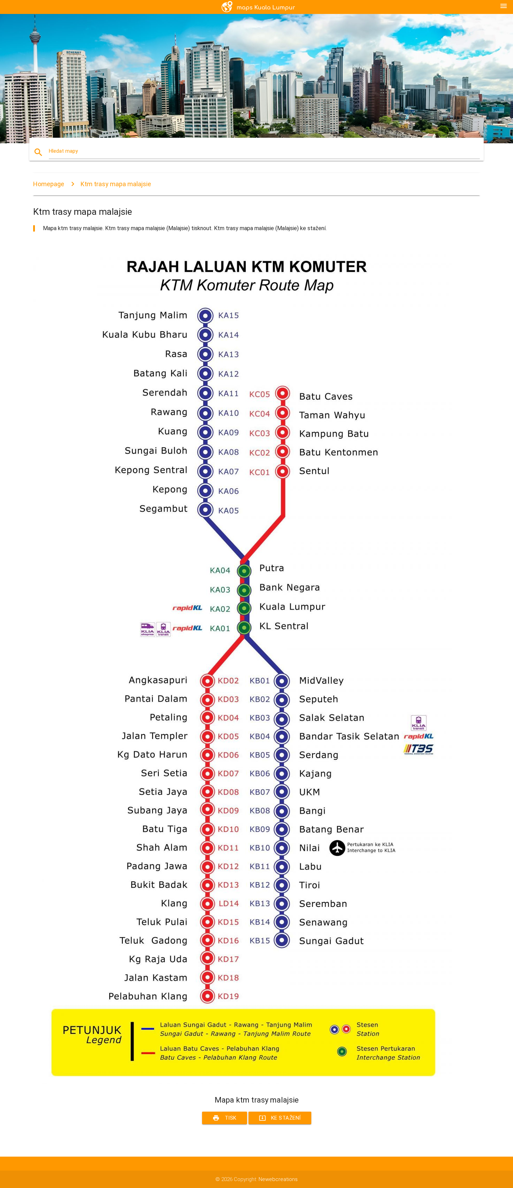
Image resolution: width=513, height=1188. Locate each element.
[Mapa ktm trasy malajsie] (242, 1082)
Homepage (48, 184)
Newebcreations (278, 1179)
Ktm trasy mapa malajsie (116, 184)
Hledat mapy (63, 151)
